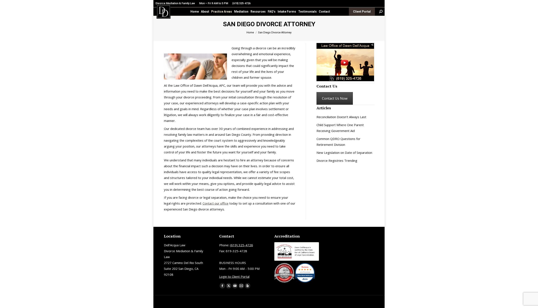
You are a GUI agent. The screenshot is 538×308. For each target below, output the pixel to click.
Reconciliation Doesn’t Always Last (341, 117)
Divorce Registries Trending (336, 160)
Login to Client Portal (234, 276)
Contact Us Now (334, 98)
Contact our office (215, 203)
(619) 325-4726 (241, 3)
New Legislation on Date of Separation (344, 152)
